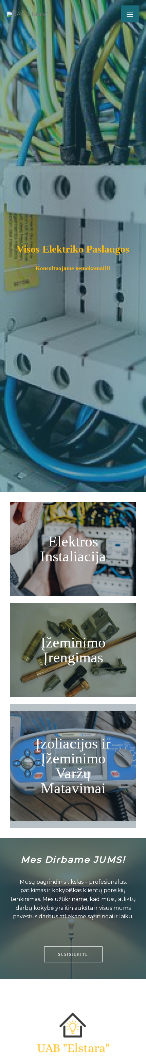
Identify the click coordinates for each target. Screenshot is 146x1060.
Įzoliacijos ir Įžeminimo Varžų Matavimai (73, 766)
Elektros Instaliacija (73, 549)
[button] (73, 954)
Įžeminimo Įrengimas (73, 650)
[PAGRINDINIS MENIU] (130, 13)
